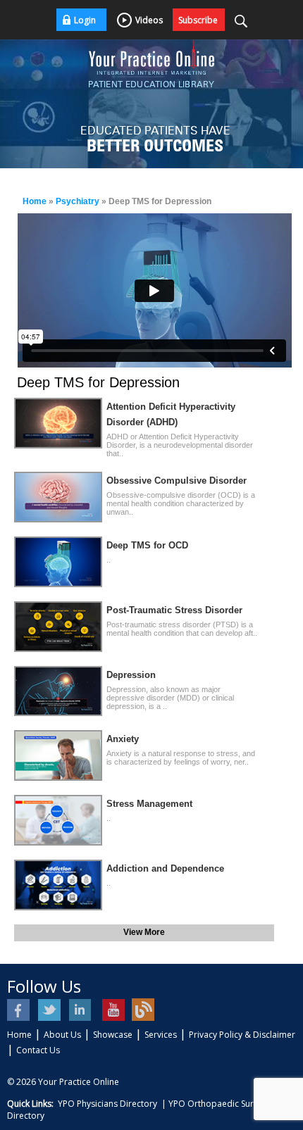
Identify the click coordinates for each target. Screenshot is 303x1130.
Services (160, 1035)
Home (35, 201)
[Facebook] (19, 1010)
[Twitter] (50, 1010)
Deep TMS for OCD (147, 545)
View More (144, 932)
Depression (131, 675)
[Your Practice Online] (151, 56)
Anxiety (122, 739)
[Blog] (143, 1010)
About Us (62, 1035)
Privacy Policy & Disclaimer (242, 1035)
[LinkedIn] (81, 1010)
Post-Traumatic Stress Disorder (174, 610)
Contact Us (38, 1050)
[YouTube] (112, 1010)
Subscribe (198, 20)
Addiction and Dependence (165, 868)
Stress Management (149, 803)
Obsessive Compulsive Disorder (176, 480)
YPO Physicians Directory (107, 1104)
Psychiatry (77, 201)
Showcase (112, 1035)
